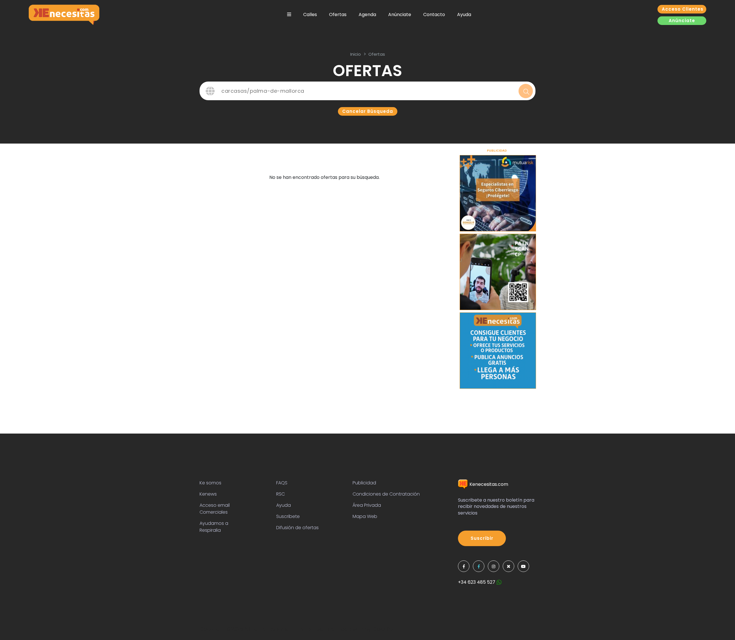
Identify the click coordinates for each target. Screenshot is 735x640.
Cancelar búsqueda (367, 111)
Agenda (367, 14)
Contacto (434, 14)
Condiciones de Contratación (386, 494)
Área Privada (367, 505)
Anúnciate (399, 14)
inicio (355, 54)
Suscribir (482, 538)
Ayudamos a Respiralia (214, 526)
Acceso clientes (682, 9)
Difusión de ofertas (297, 527)
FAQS (281, 482)
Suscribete (288, 516)
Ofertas (338, 14)
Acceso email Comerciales (215, 508)
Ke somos (210, 482)
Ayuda (464, 14)
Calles (310, 14)
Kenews (208, 494)
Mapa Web (365, 516)
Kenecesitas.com (488, 484)
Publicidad (364, 482)
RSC (280, 494)
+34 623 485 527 (477, 582)
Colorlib (382, 629)
